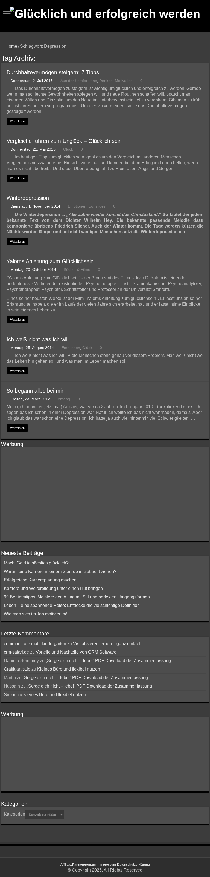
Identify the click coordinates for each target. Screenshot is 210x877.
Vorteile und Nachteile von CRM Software (76, 652)
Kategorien (14, 814)
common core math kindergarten (35, 643)
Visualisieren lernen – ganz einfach (107, 643)
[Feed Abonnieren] (207, 58)
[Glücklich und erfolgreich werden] (105, 12)
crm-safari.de (16, 652)
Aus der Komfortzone (78, 81)
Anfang (64, 399)
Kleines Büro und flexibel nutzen (68, 669)
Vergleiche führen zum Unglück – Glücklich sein (64, 141)
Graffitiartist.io (17, 669)
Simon (10, 694)
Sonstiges (97, 206)
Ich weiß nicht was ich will (37, 339)
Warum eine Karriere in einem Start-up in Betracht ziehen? (60, 571)
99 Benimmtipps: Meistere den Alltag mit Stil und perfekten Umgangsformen (77, 597)
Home (10, 46)
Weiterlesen (17, 121)
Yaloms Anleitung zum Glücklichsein (50, 261)
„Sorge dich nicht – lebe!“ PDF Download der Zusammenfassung (108, 660)
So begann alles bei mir (35, 391)
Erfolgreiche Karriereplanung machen (40, 580)
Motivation (124, 81)
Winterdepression (28, 198)
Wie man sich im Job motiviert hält (37, 614)
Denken (106, 81)
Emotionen (77, 206)
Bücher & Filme (77, 270)
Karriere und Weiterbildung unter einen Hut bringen (53, 588)
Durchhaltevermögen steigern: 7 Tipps (53, 72)
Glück (68, 149)
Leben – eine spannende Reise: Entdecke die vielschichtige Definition (72, 605)
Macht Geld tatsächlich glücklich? (36, 563)
